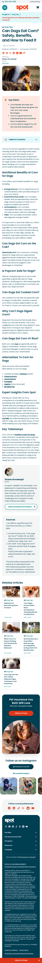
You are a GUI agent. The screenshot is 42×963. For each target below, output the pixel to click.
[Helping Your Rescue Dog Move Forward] (11, 603)
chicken (23, 374)
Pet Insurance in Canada (27, 857)
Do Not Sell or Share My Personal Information (19, 953)
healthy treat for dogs (25, 434)
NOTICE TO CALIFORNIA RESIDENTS (15, 864)
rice (16, 344)
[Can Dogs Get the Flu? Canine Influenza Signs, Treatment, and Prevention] (11, 673)
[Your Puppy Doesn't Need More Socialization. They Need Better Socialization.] (31, 603)
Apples (7, 384)
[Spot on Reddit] (28, 808)
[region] (21, 785)
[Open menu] (4, 7)
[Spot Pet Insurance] (9, 820)
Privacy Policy (23, 950)
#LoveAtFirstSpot (21, 773)
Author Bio (5, 63)
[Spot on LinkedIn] (14, 808)
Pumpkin (8, 381)
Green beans (10, 379)
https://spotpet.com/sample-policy (19, 876)
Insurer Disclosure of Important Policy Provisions (20, 867)
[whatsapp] (17, 53)
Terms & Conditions (11, 950)
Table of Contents (17, 139)
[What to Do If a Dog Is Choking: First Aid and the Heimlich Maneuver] (11, 639)
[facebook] (3, 53)
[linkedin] (7, 53)
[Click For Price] (38, 7)
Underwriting (35, 2)
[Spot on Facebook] (9, 808)
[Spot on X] (23, 808)
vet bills (5, 418)
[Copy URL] (24, 53)
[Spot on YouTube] (33, 808)
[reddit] (13, 53)
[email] (20, 53)
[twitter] (10, 53)
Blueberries (9, 387)
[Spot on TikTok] (18, 808)
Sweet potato (10, 376)
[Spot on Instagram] (6, 826)
